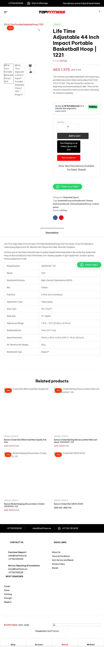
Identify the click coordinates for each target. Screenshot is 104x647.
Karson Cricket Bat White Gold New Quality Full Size (25, 441)
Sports (76, 197)
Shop (13, 645)
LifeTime (63, 61)
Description (52, 232)
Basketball (68, 197)
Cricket (7, 436)
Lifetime (89, 201)
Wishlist (91, 645)
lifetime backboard (61, 204)
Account (39, 645)
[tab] (52, 232)
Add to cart (74, 136)
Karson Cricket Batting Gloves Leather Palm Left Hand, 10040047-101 (75, 441)
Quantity (60, 122)
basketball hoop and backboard (71, 201)
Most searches (14, 576)
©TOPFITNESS (11, 625)
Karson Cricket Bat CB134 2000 (68, 504)
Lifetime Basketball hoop (80, 204)
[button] (39, 29)
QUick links (60, 542)
